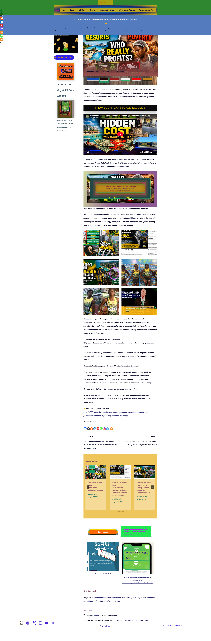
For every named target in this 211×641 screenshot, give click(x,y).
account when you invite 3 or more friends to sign (137, 583)
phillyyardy (112, 28)
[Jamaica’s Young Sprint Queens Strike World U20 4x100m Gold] (139, 272)
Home (64, 10)
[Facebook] (85, 427)
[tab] (118, 511)
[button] (120, 188)
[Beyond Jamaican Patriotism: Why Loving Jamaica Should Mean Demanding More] (101, 272)
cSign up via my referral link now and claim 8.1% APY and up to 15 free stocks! (135, 531)
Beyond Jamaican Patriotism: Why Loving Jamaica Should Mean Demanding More (144, 488)
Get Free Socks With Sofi (103, 574)
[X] (88, 427)
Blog (105, 23)
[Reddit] (91, 427)
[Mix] (1, 32)
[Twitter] (107, 427)
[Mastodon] (1, 28)
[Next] (152, 487)
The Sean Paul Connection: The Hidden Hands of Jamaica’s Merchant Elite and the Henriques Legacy (100, 442)
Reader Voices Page (146, 10)
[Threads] (53, 623)
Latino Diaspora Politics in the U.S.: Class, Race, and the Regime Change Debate (140, 441)
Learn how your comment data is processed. (132, 620)
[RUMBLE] (22, 623)
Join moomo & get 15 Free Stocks (65, 90)
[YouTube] (47, 623)
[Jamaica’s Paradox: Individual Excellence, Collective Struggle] (101, 243)
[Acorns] (65, 109)
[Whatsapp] (101, 427)
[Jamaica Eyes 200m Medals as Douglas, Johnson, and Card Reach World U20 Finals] (101, 301)
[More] (111, 427)
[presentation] (95, 472)
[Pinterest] (98, 427)
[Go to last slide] (88, 487)
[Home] (75, 19)
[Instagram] (104, 427)
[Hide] (0, 42)
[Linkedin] (94, 427)
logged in (97, 615)
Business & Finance (127, 10)
